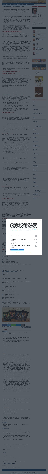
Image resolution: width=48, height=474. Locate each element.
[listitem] (24, 233)
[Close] (40, 221)
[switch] (35, 236)
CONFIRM (17, 249)
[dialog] (24, 237)
